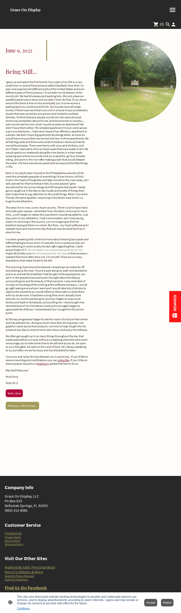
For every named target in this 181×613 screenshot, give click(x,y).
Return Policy (13, 540)
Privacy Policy (13, 537)
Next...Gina (14, 393)
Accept (150, 602)
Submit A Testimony (17, 579)
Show (175, 306)
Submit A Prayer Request (19, 576)
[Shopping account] (173, 24)
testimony (43, 363)
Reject (167, 602)
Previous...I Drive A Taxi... (22, 405)
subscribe (63, 360)
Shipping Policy (14, 544)
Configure (23, 608)
